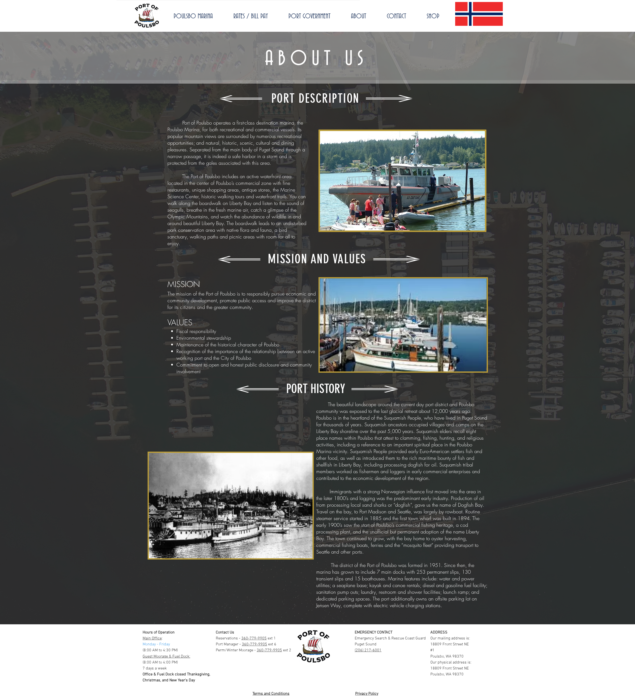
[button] (402, 181)
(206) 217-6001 (368, 650)
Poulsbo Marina (183, 129)
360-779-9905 (254, 638)
